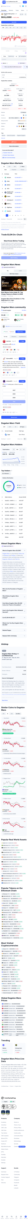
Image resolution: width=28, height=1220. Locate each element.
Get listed (3, 1171)
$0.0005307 (12, 912)
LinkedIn (16, 1188)
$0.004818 (12, 985)
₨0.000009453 (14, 1031)
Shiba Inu (10, 559)
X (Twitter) (16, 1171)
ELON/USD (17, 192)
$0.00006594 (12, 930)
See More (24, 310)
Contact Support (5, 1177)
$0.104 (12, 926)
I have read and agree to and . (14, 254)
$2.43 (12, 992)
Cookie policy (17, 1133)
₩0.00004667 (14, 1017)
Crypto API (4, 1141)
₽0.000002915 (13, 1020)
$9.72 (11, 896)
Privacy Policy (17, 1127)
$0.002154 (10, 948)
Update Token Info (8, 152)
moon (11, 571)
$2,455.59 (11, 893)
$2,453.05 (11, 960)
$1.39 (9, 958)
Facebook (16, 1182)
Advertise (3, 1125)
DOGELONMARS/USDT (21, 181)
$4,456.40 (12, 900)
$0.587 (10, 972)
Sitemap (3, 1162)
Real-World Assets (6, 1146)
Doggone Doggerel (21, 135)
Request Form (4, 1174)
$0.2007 (10, 974)
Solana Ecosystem (11, 135)
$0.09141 (9, 967)
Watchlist (3, 1157)
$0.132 (9, 917)
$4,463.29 (11, 978)
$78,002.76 (11, 953)
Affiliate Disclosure (5, 229)
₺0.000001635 (13, 1026)
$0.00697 (10, 907)
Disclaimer (16, 1138)
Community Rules (18, 1135)
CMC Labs (4, 1127)
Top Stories (4, 1133)
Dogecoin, (5, 559)
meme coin (21, 553)
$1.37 (9, 914)
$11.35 (10, 976)
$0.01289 (11, 935)
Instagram (16, 1180)
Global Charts (4, 1149)
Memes (3, 135)
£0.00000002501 (14, 1006)
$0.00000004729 (15, 1013)
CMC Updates (5, 1135)
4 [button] (15, 215)
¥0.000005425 (13, 1015)
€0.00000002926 (12, 1003)
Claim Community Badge (9, 157)
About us (16, 1122)
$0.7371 (9, 983)
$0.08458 (11, 988)
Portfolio (3, 1154)
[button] (4, 215)
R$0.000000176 (13, 1024)
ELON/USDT (18, 177)
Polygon (13, 555)
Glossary (3, 1182)
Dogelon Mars (5, 553)
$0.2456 (12, 921)
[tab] (16, 56)
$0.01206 (12, 951)
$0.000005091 (12, 990)
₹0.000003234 (13, 1022)
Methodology (17, 1141)
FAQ (2, 1180)
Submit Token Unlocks (9, 155)
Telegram (16, 1177)
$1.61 (10, 905)
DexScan (3, 1143)
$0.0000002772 (11, 933)
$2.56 (12, 981)
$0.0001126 (13, 937)
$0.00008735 (11, 924)
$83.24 (11, 969)
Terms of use (17, 1125)
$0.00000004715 (14, 1010)
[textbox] (16, 327)
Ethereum (6, 555)
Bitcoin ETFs (4, 1138)
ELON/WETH (18, 200)
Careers (16, 1146)
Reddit (15, 1185)
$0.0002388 (13, 928)
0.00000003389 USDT (14, 1034)
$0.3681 (10, 919)
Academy (3, 1122)
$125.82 (10, 903)
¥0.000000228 (13, 1008)
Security (16, 1143)
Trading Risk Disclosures (15, 254)
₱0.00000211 (13, 1029)
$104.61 (10, 962)
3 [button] (12, 215)
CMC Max (3, 1130)
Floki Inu (17, 559)
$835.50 (10, 965)
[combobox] (14, 59)
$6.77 (11, 910)
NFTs (2, 1152)
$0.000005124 (12, 898)
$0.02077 (12, 955)
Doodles (3, 1160)
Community (17, 1174)
